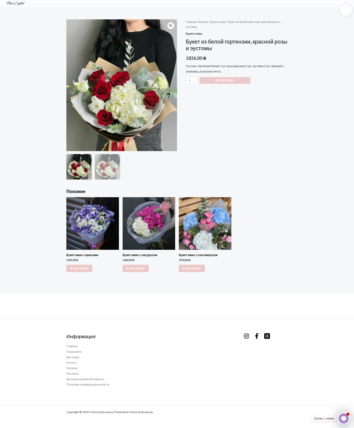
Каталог (203, 21)
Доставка (72, 357)
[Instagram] (246, 336)
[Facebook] (257, 336)
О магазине (74, 351)
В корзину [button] (79, 268)
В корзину (225, 80)
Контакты (72, 373)
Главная (191, 21)
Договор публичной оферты (85, 379)
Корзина (72, 368)
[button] (170, 25)
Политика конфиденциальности (88, 384)
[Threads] (267, 336)
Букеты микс (218, 21)
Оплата (71, 362)
